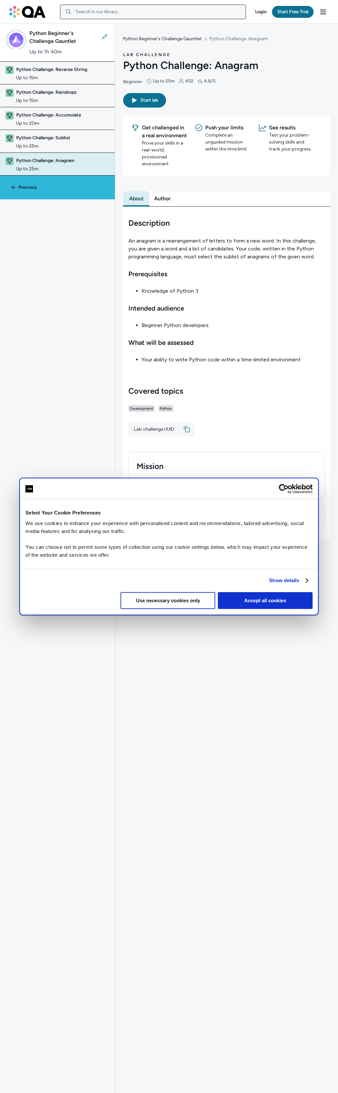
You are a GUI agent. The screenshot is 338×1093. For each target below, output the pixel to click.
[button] (261, 12)
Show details (284, 580)
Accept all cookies (265, 600)
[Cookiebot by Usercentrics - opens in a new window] (284, 489)
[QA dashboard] (27, 11)
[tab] (136, 198)
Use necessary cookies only (168, 600)
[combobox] (153, 12)
